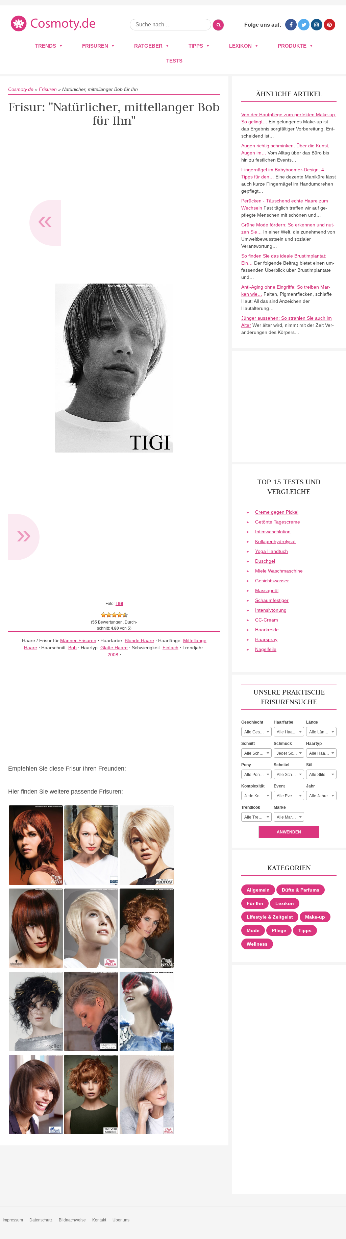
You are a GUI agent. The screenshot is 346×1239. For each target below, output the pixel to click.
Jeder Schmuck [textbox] (290, 753)
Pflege (279, 930)
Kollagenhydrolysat (275, 541)
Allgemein (258, 890)
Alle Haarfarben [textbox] (290, 732)
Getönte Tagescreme (277, 522)
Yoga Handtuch (271, 551)
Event (279, 786)
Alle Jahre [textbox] (318, 796)
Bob (72, 647)
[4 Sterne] (119, 614)
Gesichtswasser (272, 580)
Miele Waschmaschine (279, 571)
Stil (309, 764)
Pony (246, 764)
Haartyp (314, 743)
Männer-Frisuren (78, 640)
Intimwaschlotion (273, 531)
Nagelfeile (265, 649)
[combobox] (256, 731)
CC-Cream (266, 620)
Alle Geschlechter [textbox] (257, 732)
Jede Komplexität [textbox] (257, 796)
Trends (45, 46)
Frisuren (95, 46)
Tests (174, 61)
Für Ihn (255, 903)
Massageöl (266, 590)
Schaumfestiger (272, 600)
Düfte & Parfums (300, 890)
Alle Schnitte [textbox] (255, 753)
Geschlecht (252, 722)
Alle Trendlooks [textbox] (257, 817)
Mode (253, 930)
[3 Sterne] (114, 614)
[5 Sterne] (125, 614)
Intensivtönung (271, 610)
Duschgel (265, 561)
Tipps (196, 46)
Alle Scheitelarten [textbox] (290, 774)
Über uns (121, 1220)
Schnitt (248, 743)
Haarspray (266, 639)
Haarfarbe (283, 722)
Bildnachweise (72, 1220)
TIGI (119, 603)
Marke (280, 807)
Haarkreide (267, 629)
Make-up (315, 917)
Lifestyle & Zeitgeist (270, 917)
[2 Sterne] (109, 614)
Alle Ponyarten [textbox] (257, 774)
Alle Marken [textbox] (288, 817)
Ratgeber (148, 46)
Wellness (257, 944)
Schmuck (283, 743)
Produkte (292, 46)
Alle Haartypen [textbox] (322, 753)
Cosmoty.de (20, 89)
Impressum (13, 1220)
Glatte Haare (114, 647)
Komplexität (253, 786)
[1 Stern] (103, 614)
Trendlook (250, 807)
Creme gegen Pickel (276, 512)
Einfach (170, 647)
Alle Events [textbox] (287, 796)
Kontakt (99, 1220)
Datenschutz (40, 1220)
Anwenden (289, 832)
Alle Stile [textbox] (317, 774)
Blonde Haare (139, 640)
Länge (312, 722)
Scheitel (281, 764)
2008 (112, 654)
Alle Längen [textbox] (320, 732)
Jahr (310, 786)
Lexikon (240, 46)
